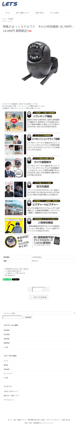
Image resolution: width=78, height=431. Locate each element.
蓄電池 (6, 365)
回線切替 (6, 369)
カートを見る (54, 13)
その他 (6, 347)
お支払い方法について (11, 391)
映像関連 (6, 343)
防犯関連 (10, 19)
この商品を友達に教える (13, 271)
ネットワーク (8, 373)
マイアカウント (9, 400)
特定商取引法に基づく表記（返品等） (17, 269)
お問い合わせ (39, 13)
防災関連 (6, 334)
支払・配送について (22, 13)
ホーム (7, 13)
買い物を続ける (10, 275)
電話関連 (6, 339)
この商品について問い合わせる (15, 273)
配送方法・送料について (11, 395)
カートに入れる (40, 297)
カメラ (10, 21)
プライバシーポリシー (53, 420)
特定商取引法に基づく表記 (36, 420)
